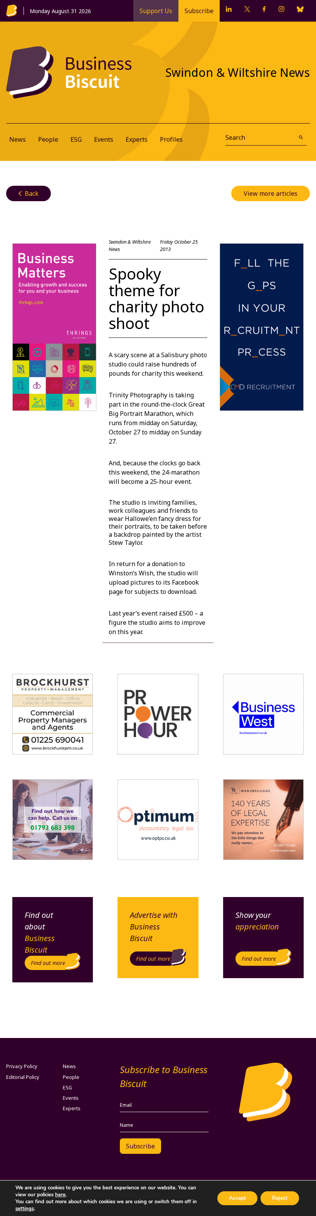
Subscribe (199, 11)
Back (28, 193)
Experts (137, 139)
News (17, 139)
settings (24, 1208)
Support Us (156, 11)
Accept (237, 1198)
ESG (76, 139)
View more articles (271, 193)
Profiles (171, 139)
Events (103, 139)
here (60, 1194)
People (48, 139)
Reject (279, 1198)
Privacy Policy (21, 1066)
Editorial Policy (22, 1077)
